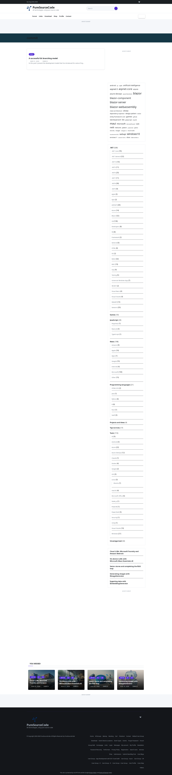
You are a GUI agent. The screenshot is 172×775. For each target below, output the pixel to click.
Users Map (140, 763)
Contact (68, 16)
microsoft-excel (130, 124)
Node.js (114, 501)
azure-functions (127, 94)
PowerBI (114, 507)
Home (92, 736)
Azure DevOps (116, 453)
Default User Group (138, 736)
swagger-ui (124, 130)
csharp (125, 111)
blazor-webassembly (123, 107)
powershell (130, 127)
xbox (128, 137)
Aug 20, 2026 (95, 686)
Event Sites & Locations (106, 741)
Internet (114, 367)
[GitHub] (116, 1)
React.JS (114, 329)
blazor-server (118, 102)
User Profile (132, 763)
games (129, 116)
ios (123, 119)
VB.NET (114, 286)
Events (125, 741)
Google (114, 361)
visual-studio (131, 130)
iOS (113, 474)
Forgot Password (133, 741)
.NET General (116, 156)
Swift (113, 415)
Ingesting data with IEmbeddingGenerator (119, 582)
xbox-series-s (135, 137)
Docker (114, 463)
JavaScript (114, 320)
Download (48, 16)
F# (112, 232)
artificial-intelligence (131, 85)
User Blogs (140, 754)
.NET (112, 148)
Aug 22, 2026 (35, 686)
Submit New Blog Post (129, 754)
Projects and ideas (117, 422)
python (136, 127)
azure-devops (116, 93)
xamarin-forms (122, 137)
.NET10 (114, 162)
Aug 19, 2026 (124, 686)
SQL (113, 270)
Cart (116, 736)
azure (135, 89)
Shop (55, 16)
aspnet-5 (114, 89)
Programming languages (120, 385)
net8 (112, 127)
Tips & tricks (115, 428)
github (135, 117)
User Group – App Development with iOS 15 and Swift (104, 759)
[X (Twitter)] (125, 1)
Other (114, 377)
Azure (114, 210)
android (113, 85)
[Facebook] (143, 1)
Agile (113, 194)
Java (113, 394)
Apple (114, 350)
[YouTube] (134, 1)
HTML (114, 248)
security (112, 130)
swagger (117, 130)
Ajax (113, 200)
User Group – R (96, 763)
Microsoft (115, 372)
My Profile (133, 745)
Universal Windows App (120, 280)
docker (139, 113)
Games (112, 315)
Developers (115, 227)
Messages (117, 745)
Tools (31, 54)
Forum (34, 16)
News (112, 342)
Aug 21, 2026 (65, 686)
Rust (113, 410)
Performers (106, 750)
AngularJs (115, 323)
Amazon (114, 345)
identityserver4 (115, 120)
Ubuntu (116, 483)
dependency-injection (117, 114)
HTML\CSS (115, 388)
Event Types (117, 741)
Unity (113, 523)
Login (110, 745)
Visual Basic (116, 291)
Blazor (114, 216)
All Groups (98, 736)
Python (114, 399)
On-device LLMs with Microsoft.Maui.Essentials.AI (121, 560)
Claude (114, 458)
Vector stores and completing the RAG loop (100, 682)
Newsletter (140, 745)
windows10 (133, 134)
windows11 (113, 137)
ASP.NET (114, 205)
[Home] (29, 16)
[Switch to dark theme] (141, 16)
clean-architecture (116, 111)
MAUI (113, 259)
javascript (128, 120)
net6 (137, 124)
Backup (105, 736)
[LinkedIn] (130, 1)
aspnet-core (125, 89)
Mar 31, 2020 (34, 61)
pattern (124, 128)
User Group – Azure (127, 759)
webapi (123, 134)
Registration (124, 750)
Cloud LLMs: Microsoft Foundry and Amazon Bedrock (38, 683)
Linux (113, 480)
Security (114, 517)
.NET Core (115, 151)
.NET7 (114, 178)
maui (113, 123)
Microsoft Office (117, 496)
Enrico (45, 61)
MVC (113, 264)
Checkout (122, 736)
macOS (135, 120)
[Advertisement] (86, 27)
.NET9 (114, 189)
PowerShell (115, 512)
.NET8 (114, 183)
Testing (114, 275)
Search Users (134, 750)
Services (141, 750)
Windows (115, 534)
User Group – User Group (120, 763)
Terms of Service (103, 773)
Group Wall (91, 745)
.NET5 (114, 167)
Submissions (117, 754)
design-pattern (130, 113)
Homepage (99, 745)
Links (41, 16)
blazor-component (120, 98)
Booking (111, 736)
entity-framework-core (117, 117)
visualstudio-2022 (114, 134)
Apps (113, 356)
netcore (118, 127)
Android (114, 442)
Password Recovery (96, 750)
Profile (61, 16)
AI (112, 436)
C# (112, 221)
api (117, 85)
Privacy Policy (116, 750)
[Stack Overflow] (120, 1)
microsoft (121, 123)
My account (124, 745)
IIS (113, 253)
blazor (137, 93)
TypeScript (115, 334)
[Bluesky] (139, 1)
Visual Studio (116, 297)
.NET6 (114, 173)
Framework (115, 237)
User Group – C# (139, 759)
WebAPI (114, 302)
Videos (142, 768)
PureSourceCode (44, 7)
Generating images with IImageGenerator (120, 575)
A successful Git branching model (43, 58)
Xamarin (114, 307)
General (114, 243)
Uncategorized (116, 541)
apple (120, 85)
